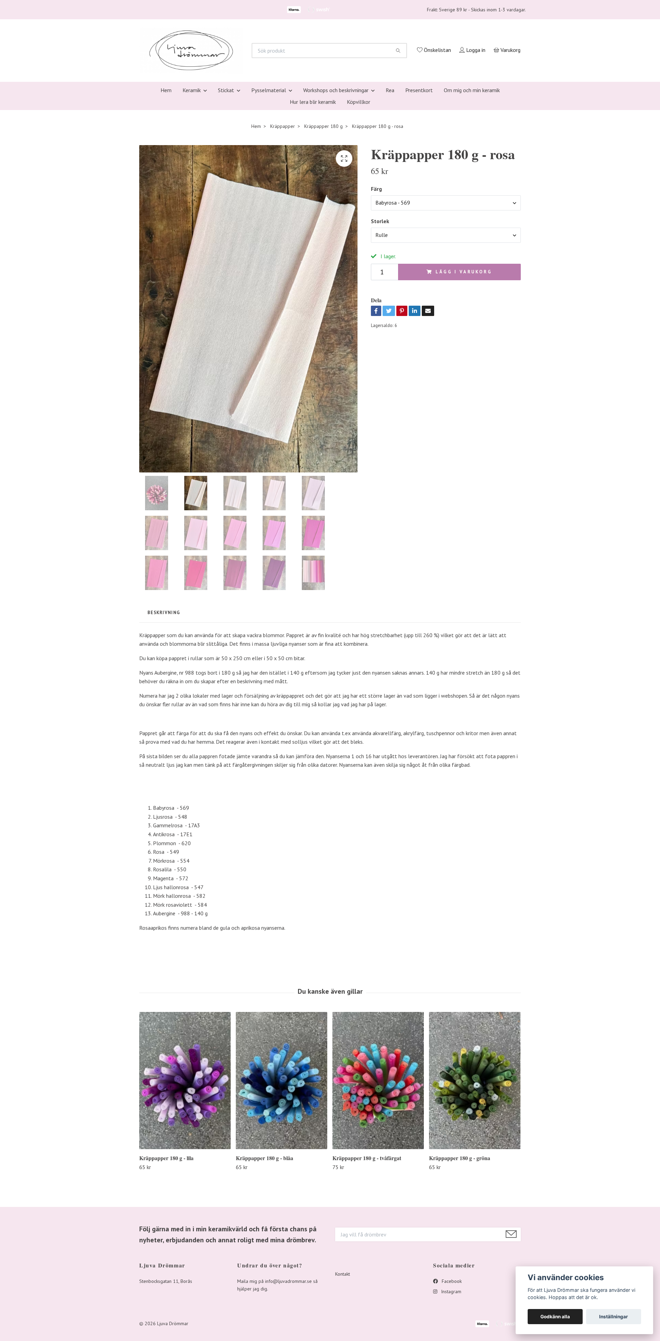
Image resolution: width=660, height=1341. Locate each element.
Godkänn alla (555, 1316)
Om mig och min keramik (472, 181)
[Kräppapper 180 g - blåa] (281, 1172)
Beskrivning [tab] (163, 704)
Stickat (226, 181)
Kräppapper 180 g (323, 218)
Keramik (192, 181)
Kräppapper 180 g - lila (166, 1249)
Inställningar (613, 1316)
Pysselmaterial (268, 181)
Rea (390, 181)
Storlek (380, 312)
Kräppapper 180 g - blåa (264, 1249)
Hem (166, 181)
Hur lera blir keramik (313, 193)
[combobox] (446, 294)
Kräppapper (282, 218)
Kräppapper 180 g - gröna (459, 1249)
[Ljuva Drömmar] (277, 88)
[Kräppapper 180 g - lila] (185, 1172)
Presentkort (419, 181)
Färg (376, 280)
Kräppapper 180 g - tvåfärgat (366, 1249)
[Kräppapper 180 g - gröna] (474, 1172)
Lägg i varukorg (464, 363)
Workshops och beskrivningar (335, 181)
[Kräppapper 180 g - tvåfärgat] (378, 1172)
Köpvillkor (358, 193)
